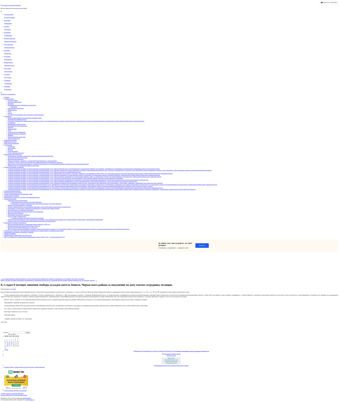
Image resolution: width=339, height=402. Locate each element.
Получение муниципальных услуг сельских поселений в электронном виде (171, 361)
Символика (11, 146)
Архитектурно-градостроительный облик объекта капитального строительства (31, 221)
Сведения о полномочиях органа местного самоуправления (26, 115)
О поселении (8, 145)
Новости (6, 97)
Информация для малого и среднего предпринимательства (22, 197)
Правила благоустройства (15, 213)
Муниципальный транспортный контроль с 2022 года (24, 226)
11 (7, 342)
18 (7, 344)
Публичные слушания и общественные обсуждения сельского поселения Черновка (36, 203)
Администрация (9, 99)
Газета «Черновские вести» (16, 153)
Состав (10, 113)
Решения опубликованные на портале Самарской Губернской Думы (192, 351)
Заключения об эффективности (17, 119)
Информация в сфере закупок (17, 124)
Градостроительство (10, 199)
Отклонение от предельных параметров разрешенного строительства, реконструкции (33, 208)
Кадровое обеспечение (14, 102)
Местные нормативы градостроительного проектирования (25, 211)
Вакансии (14, 107)
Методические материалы (15, 159)
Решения (10, 127)
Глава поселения (13, 151)
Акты (9, 130)
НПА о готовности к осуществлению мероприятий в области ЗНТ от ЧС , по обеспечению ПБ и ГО (34, 237)
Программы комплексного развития (18, 215)
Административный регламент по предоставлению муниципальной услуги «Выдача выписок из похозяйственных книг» (44, 172)
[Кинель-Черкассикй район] (1, 5)
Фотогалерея (11, 148)
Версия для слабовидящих (330, 2)
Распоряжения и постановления (17, 126)
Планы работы (12, 110)
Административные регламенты (14, 167)
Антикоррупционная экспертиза (17, 157)
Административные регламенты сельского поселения (27, 218)
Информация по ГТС (10, 142)
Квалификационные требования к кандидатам (22, 105)
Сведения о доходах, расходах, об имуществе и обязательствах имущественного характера (35, 162)
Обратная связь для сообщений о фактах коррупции (23, 165)
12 (9, 342)
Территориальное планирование (17, 200)
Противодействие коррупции (17, 137)
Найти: (6, 332)
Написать (202, 245)
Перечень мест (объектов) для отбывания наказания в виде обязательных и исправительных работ (34, 230)
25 (7, 346)
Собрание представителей (16, 108)
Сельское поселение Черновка (11, 5)
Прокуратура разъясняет (11, 143)
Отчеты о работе (13, 100)
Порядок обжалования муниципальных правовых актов (25, 118)
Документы (7, 116)
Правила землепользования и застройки (20, 205)
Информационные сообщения (17, 134)
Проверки (11, 103)
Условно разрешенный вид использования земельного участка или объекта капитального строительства (39, 207)
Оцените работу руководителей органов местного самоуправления (24, 367)
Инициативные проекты (11, 196)
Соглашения (11, 122)
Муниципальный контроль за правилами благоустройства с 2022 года (29, 224)
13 (11, 342)
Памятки (10, 135)
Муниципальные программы (13, 192)
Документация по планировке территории (20, 210)
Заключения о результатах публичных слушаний (18, 232)
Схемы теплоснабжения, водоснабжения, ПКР (18, 194)
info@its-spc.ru (30, 399)
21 (13, 344)
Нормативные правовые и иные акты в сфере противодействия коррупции (30, 156)
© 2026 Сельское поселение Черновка (12, 393)
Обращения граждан (10, 140)
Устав (9, 111)
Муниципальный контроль (12, 191)
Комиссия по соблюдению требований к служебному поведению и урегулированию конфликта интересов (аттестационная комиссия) (48, 164)
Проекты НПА (12, 129)
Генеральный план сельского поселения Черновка (26, 202)
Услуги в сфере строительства (17, 216)
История (10, 149)
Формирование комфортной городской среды (18, 235)
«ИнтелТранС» (27, 398)
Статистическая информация (16, 132)
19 (9, 344)
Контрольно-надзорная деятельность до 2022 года (23, 227)
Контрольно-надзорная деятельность (15, 223)
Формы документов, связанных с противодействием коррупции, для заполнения (32, 161)
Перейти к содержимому (8, 94)
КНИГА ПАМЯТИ (10, 234)
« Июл (6, 349)
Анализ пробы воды (14, 138)
